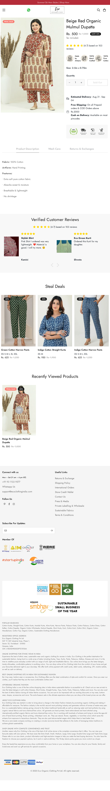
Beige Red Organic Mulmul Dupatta (16, 440)
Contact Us (60, 496)
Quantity (70, 75)
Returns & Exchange (64, 478)
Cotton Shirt (81, 628)
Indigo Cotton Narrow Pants (88, 349)
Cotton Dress (94, 625)
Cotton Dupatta (13, 628)
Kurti (64, 628)
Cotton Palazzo (83, 625)
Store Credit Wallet (64, 492)
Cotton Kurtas (7, 625)
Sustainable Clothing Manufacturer (46, 630)
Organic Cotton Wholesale (30, 628)
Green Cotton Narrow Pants (15, 349)
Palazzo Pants (71, 625)
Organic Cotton (27, 630)
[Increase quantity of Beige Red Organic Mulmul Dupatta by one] (81, 82)
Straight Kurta (18, 625)
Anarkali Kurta (40, 625)
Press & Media (62, 501)
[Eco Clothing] (57, 10)
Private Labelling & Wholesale (69, 505)
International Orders (64, 487)
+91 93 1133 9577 (11, 481)
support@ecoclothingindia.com (17, 491)
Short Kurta (57, 628)
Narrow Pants (60, 625)
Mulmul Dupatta (46, 628)
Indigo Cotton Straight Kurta (52, 349)
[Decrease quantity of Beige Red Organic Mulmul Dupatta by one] (69, 82)
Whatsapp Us (8, 486)
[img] (36, 233)
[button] (75, 45)
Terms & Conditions (64, 515)
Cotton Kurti (71, 628)
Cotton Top (17, 630)
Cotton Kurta (29, 625)
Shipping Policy (62, 483)
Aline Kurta (50, 625)
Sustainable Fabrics (64, 510)
